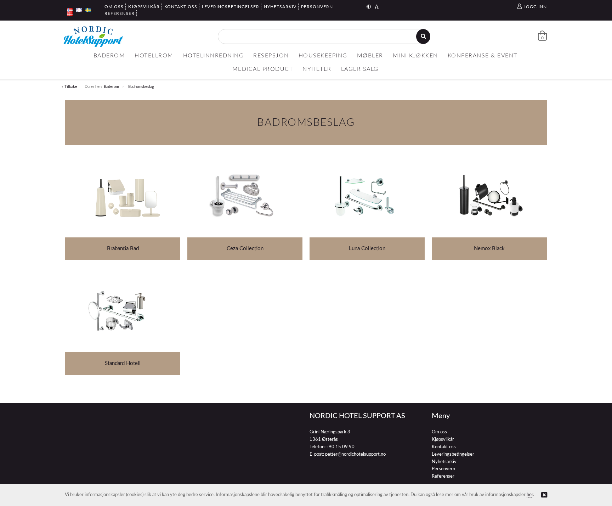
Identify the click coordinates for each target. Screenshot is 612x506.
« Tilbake (69, 87)
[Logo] (93, 36)
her (530, 495)
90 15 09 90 (342, 447)
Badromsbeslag (141, 87)
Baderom (111, 87)
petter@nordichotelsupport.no (355, 454)
